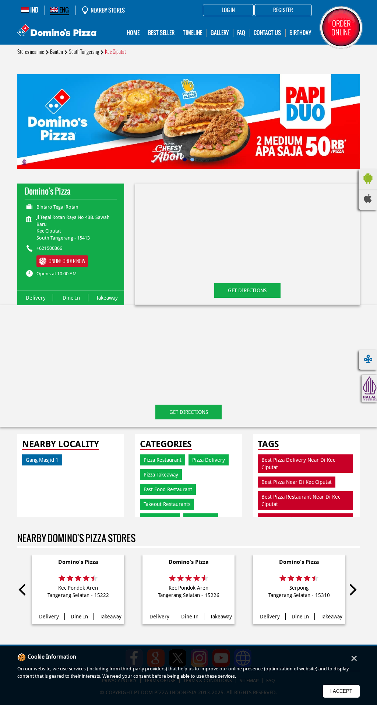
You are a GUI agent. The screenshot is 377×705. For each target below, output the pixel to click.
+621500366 (49, 248)
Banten (56, 51)
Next (353, 591)
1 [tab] (185, 159)
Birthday (300, 32)
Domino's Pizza (78, 562)
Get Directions (247, 290)
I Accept (341, 691)
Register (283, 10)
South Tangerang (84, 51)
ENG (63, 10)
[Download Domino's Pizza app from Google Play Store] (367, 186)
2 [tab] (192, 159)
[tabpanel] (188, 121)
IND (33, 10)
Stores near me (30, 51)
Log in (228, 10)
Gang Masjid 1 (42, 460)
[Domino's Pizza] (57, 31)
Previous (24, 591)
